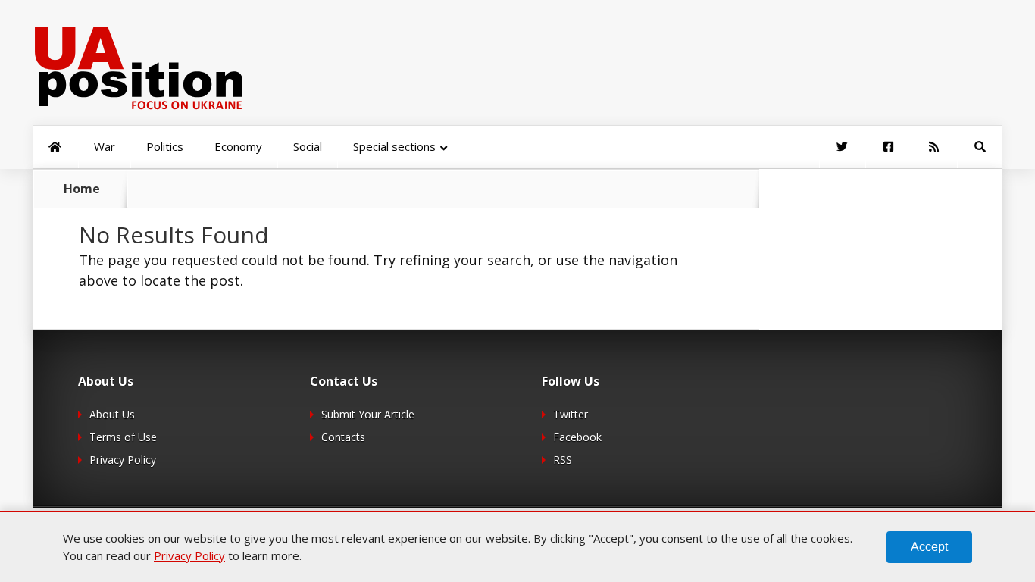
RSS (562, 459)
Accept (929, 546)
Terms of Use (123, 437)
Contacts (343, 437)
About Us (112, 414)
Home (82, 189)
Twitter (570, 414)
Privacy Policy (122, 459)
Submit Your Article (367, 414)
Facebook (577, 437)
